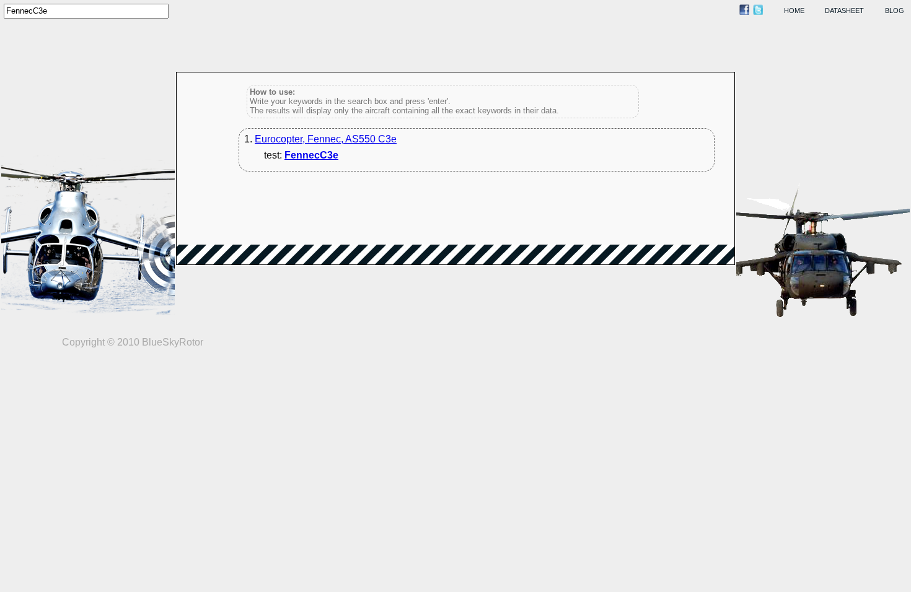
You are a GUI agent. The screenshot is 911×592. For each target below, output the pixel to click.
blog (894, 10)
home (794, 10)
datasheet (844, 10)
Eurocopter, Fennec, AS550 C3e (326, 139)
